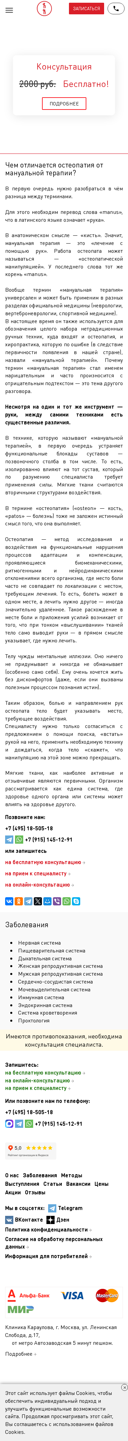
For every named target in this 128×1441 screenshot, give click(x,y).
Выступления (22, 1183)
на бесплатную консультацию (43, 1072)
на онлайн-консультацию (37, 1080)
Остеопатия (19, 538)
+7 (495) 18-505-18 (29, 828)
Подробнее (18, 1353)
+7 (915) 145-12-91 (49, 839)
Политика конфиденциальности (46, 1229)
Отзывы (35, 1192)
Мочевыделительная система (54, 989)
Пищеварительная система (51, 950)
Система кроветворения (47, 1012)
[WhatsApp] (66, 901)
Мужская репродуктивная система (60, 973)
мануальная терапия (32, 242)
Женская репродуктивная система (60, 965)
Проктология (33, 1020)
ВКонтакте (29, 1219)
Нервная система (39, 942)
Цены (102, 1183)
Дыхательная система (45, 958)
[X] (38, 901)
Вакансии (78, 1183)
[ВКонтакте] (9, 901)
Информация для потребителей (46, 1256)
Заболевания (40, 1175)
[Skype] (76, 901)
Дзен (62, 1219)
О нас (12, 1175)
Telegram (70, 1207)
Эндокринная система (45, 1004)
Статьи (52, 1183)
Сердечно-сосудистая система (55, 981)
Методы (71, 1175)
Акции (13, 1192)
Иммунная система (41, 997)
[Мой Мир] (47, 901)
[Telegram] (28, 901)
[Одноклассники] (19, 901)
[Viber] (57, 901)
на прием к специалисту (36, 1087)
